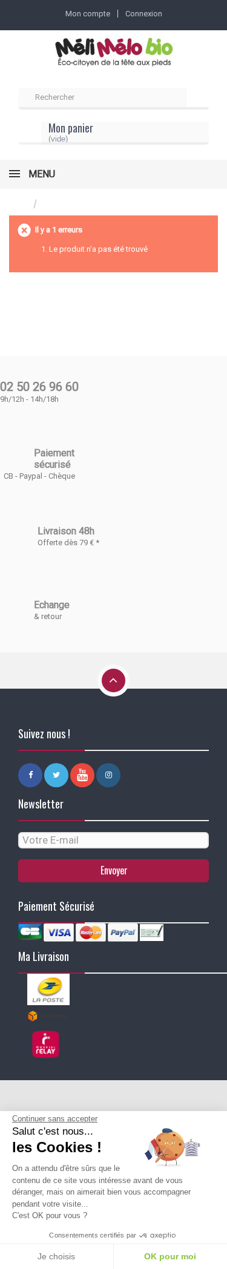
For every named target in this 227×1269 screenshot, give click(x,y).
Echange (52, 605)
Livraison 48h (66, 531)
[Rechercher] (198, 99)
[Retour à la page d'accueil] (21, 204)
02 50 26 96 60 (39, 386)
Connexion (143, 14)
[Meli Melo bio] (113, 53)
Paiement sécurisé (54, 458)
